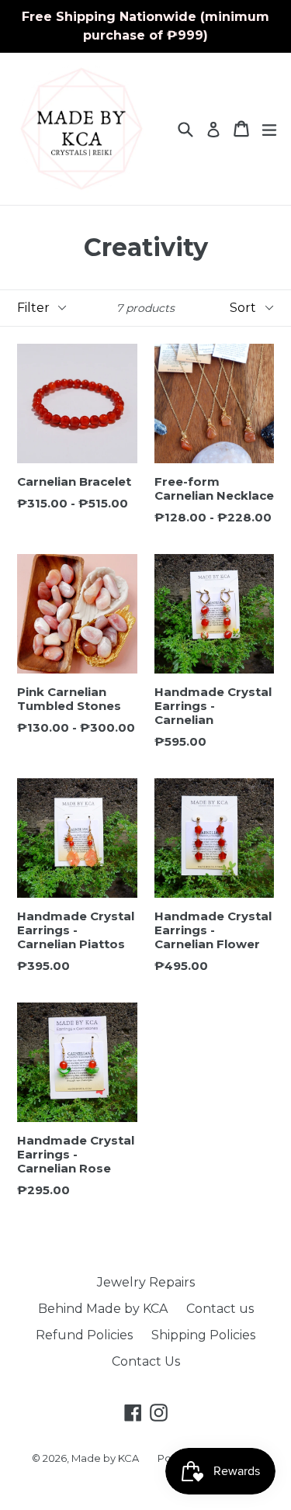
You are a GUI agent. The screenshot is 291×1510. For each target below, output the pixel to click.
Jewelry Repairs (146, 1282)
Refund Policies (84, 1335)
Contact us (220, 1308)
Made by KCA (105, 1458)
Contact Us (146, 1361)
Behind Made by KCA (103, 1308)
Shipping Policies (203, 1335)
